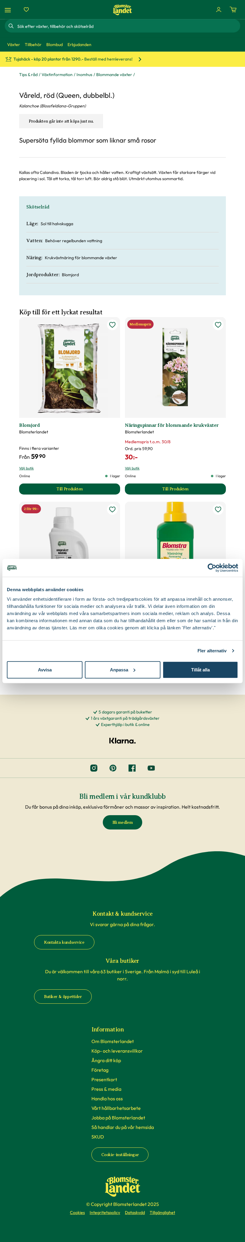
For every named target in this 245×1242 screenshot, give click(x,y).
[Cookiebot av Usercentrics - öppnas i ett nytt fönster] (212, 567)
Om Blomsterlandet (112, 1041)
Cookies (77, 1212)
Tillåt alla (200, 669)
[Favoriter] (26, 9)
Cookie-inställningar (120, 1155)
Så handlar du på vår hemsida (122, 1127)
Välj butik (26, 468)
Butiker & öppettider (63, 996)
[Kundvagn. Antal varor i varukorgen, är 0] (233, 9)
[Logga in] (219, 9)
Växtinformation (57, 74)
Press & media (106, 1089)
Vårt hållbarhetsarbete (116, 1108)
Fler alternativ (212, 650)
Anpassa (119, 669)
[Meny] (9, 10)
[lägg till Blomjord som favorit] (112, 324)
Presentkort (104, 1079)
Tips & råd (28, 74)
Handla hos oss (107, 1099)
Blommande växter (114, 74)
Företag (99, 1070)
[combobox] (128, 26)
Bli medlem (122, 822)
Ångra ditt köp (106, 1060)
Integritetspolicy (105, 1212)
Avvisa (45, 669)
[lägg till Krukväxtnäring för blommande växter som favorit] (112, 509)
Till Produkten (85, 490)
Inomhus (84, 74)
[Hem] (122, 9)
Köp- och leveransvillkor (117, 1051)
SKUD (97, 1137)
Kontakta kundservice (64, 942)
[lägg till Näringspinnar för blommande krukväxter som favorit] (218, 324)
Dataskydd (135, 1212)
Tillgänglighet (162, 1212)
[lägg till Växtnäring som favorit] (218, 509)
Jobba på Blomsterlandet (118, 1118)
